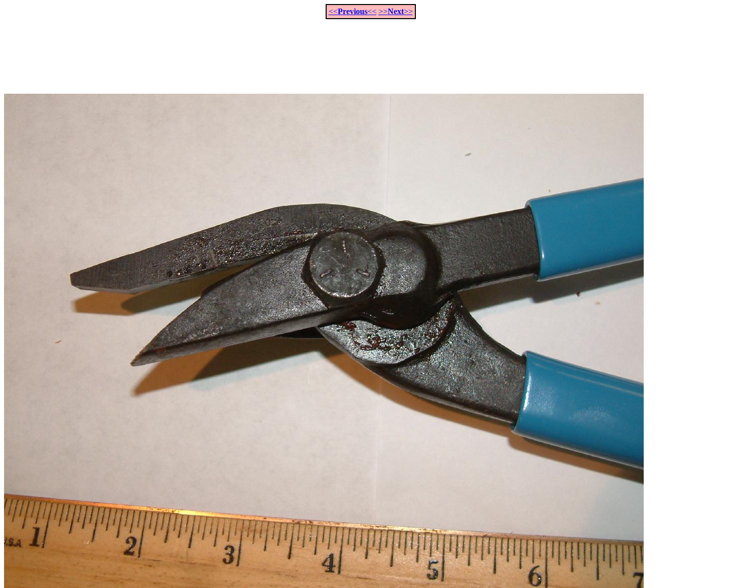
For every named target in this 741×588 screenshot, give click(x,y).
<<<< (353, 11)
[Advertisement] (370, 51)
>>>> (396, 11)
